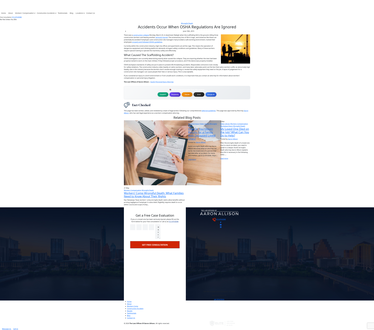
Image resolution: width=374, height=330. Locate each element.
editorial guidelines (209, 111)
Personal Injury (193, 124)
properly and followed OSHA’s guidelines (147, 42)
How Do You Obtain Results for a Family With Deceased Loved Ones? (201, 134)
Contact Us (90, 13)
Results (129, 311)
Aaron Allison (201, 142)
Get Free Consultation (155, 244)
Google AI (210, 94)
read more (192, 159)
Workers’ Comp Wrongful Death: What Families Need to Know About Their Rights (154, 194)
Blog (71, 13)
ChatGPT (163, 94)
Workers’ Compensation (24, 13)
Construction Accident (135, 309)
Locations (79, 13)
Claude (187, 94)
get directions (219, 299)
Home (3, 13)
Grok (199, 94)
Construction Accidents (46, 13)
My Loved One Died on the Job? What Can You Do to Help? (234, 132)
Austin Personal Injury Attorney (162, 82)
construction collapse (141, 35)
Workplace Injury (226, 126)
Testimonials (62, 13)
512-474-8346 (17, 17)
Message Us (6, 329)
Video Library (204, 124)
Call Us (15, 329)
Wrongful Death (187, 23)
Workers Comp (132, 306)
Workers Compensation (132, 190)
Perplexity (175, 94)
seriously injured (161, 37)
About (10, 13)
